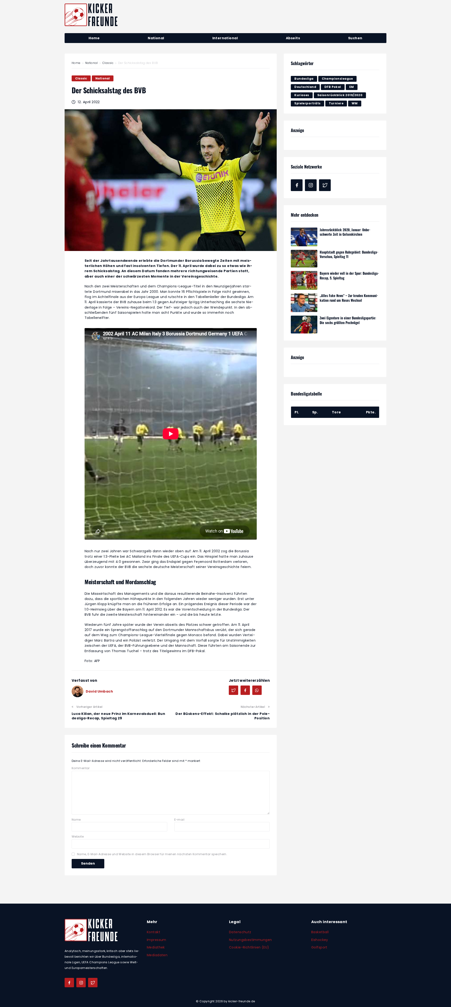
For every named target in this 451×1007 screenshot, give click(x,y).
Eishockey (319, 939)
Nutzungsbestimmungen (250, 939)
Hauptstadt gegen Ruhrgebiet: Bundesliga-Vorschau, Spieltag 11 (349, 254)
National (91, 63)
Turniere (336, 103)
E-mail (179, 820)
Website (78, 837)
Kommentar (81, 768)
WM (355, 103)
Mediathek (156, 947)
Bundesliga (303, 79)
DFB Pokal (332, 87)
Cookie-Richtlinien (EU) (249, 947)
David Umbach (99, 691)
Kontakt (153, 932)
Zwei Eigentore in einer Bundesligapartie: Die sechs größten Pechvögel (348, 320)
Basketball (320, 932)
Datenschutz (240, 932)
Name (76, 820)
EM (351, 87)
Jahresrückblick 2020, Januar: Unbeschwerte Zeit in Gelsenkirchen (345, 232)
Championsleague (337, 79)
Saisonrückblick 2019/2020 (340, 95)
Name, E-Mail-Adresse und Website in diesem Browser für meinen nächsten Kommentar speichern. (152, 854)
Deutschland (305, 87)
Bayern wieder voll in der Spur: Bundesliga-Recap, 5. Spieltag (349, 275)
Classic (107, 63)
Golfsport (319, 947)
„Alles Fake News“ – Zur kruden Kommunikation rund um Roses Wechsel (349, 298)
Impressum (156, 939)
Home (76, 63)
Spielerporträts (307, 103)
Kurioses (301, 95)
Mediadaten (157, 955)
